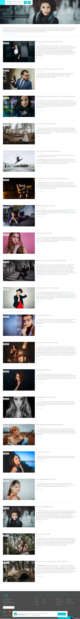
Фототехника (60, 594)
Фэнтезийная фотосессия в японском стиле (49, 424)
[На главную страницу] (9, 2)
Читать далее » (39, 58)
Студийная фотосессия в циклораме (47, 288)
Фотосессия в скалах (42, 452)
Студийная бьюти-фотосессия (45, 206)
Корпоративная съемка (60, 601)
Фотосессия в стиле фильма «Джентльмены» (50, 69)
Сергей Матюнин (17, 1)
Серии (36, 602)
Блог (70, 594)
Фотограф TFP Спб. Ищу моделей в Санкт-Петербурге (52, 561)
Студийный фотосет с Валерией (46, 397)
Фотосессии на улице (40, 71)
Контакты (43, 602)
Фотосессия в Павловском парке (46, 123)
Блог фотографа (39, 563)
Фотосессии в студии (40, 43)
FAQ (48, 594)
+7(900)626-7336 (16, 3)
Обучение (53, 594)
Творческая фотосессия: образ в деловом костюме (51, 178)
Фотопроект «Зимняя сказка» (45, 506)
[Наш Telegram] (25, 2)
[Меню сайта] (2, 2)
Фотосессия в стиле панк (44, 315)
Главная (36, 599)
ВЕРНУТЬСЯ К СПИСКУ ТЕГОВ (9, 34)
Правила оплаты (5, 615)
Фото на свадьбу (59, 602)
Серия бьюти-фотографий (44, 233)
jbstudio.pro (10, 604)
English (75, 594)
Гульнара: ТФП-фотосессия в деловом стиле (49, 41)
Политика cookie (36, 614)
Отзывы (43, 601)
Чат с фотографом (64, 617)
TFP (67, 594)
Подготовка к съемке (40, 594)
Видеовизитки (68, 601)
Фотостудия (37, 604)
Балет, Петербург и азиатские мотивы (47, 151)
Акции (43, 599)
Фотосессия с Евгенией (43, 534)
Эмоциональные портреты (44, 370)
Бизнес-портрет (58, 599)
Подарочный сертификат (70, 602)
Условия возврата (12, 615)
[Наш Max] (29, 2)
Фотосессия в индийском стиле (45, 479)
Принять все (61, 613)
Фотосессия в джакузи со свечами (47, 342)
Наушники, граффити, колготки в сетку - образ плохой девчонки (55, 96)
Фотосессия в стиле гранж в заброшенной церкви (51, 260)
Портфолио (37, 601)
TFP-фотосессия (67, 293)
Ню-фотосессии (68, 599)
